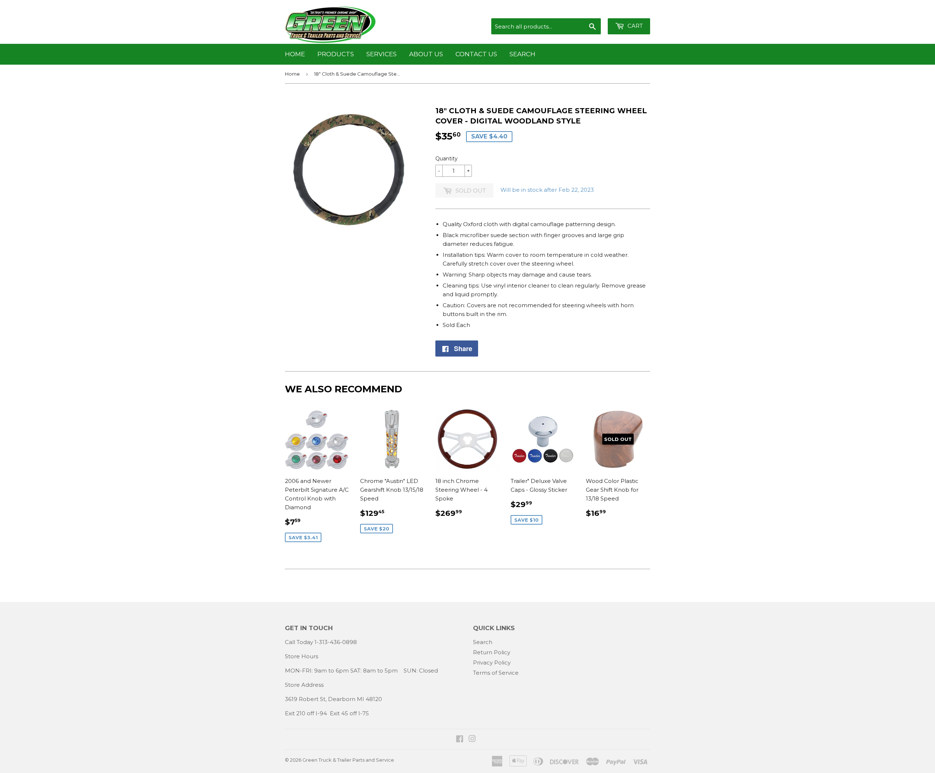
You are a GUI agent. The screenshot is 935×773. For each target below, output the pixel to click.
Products (335, 54)
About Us (426, 54)
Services (381, 54)
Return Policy (491, 652)
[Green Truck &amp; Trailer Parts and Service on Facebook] (459, 739)
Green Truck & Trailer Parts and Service (348, 760)
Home (295, 54)
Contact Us (476, 54)
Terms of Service (496, 672)
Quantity (446, 158)
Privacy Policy (492, 662)
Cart (634, 25)
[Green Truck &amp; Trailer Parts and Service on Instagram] (472, 739)
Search (522, 54)
